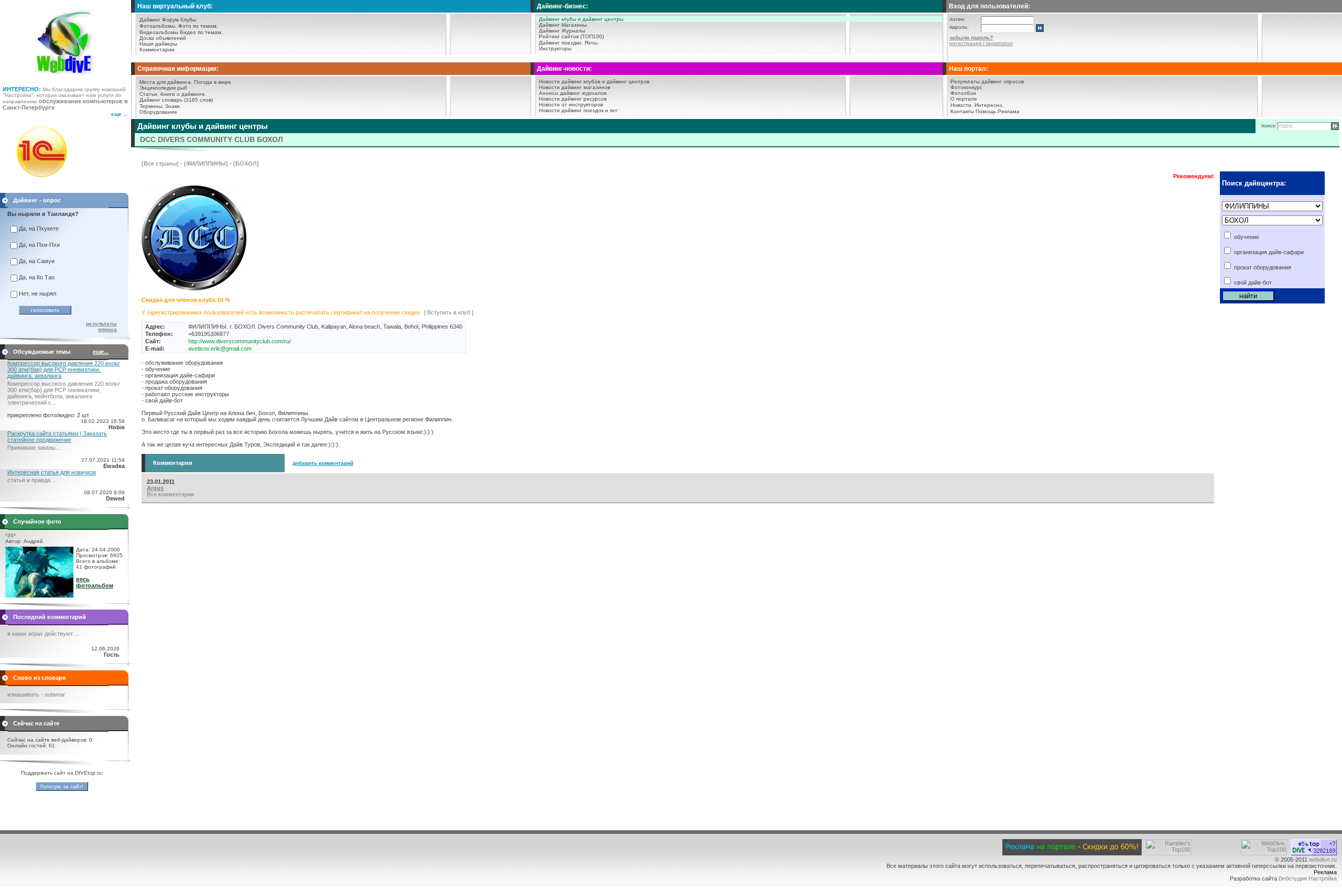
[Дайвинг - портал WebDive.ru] (65, 78)
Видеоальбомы (158, 32)
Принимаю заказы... (33, 447)
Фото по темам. (198, 26)
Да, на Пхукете (39, 228)
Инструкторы (555, 48)
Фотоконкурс (966, 87)
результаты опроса (101, 326)
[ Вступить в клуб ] (448, 312)
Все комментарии (170, 494)
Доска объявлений (162, 38)
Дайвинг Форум (159, 20)
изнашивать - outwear (36, 694)
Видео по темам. (201, 32)
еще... (101, 352)
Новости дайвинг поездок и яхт (578, 110)
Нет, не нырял (37, 293)
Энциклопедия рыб (163, 88)
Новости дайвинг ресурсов (573, 99)
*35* (10, 535)
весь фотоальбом (94, 582)
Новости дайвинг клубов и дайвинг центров (594, 81)
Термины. (151, 106)
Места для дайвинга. (165, 82)
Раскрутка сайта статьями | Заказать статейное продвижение (57, 436)
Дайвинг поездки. (561, 43)
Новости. (961, 105)
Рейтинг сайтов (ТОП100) (571, 36)
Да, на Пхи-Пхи (39, 245)
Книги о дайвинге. (183, 94)
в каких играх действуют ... (43, 634)
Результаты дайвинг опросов (987, 81)
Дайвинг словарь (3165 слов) (176, 100)
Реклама (1009, 111)
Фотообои (963, 93)
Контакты (962, 111)
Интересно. (989, 105)
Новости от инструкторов (571, 104)
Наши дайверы (158, 44)
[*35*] (39, 595)
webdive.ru (1323, 859)
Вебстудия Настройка (1308, 878)
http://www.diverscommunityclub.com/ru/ (239, 341)
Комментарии (157, 49)
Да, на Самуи (37, 261)
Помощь (986, 111)
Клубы (188, 20)
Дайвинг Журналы (562, 31)
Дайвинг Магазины (563, 25)
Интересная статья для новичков (51, 472)
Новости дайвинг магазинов (574, 87)
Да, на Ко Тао (37, 277)
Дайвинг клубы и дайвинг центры (581, 19)
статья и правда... (31, 480)
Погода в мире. (213, 82)
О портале (963, 99)
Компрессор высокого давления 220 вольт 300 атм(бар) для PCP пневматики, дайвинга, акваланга (63, 369)
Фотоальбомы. (158, 26)
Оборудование (158, 112)
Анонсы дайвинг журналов (573, 93)
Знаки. (173, 106)
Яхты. (592, 43)
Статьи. (149, 94)
